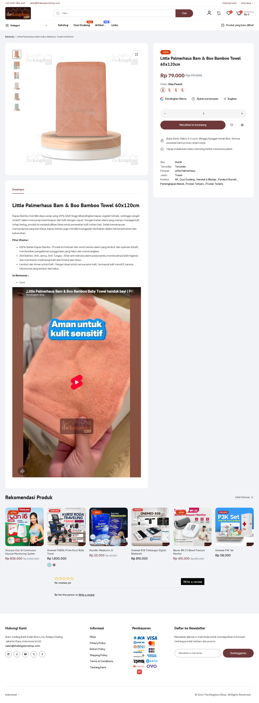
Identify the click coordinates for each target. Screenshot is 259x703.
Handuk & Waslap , (207, 179)
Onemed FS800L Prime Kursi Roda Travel (65, 552)
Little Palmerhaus (185, 170)
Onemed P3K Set (224, 550)
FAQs (93, 636)
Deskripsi (18, 189)
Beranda (9, 36)
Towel (178, 175)
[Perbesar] (136, 54)
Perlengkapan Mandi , (172, 183)
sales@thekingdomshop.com (22, 645)
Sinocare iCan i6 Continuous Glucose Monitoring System (20, 552)
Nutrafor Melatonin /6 (101, 550)
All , (177, 179)
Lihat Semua (242, 496)
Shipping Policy (98, 655)
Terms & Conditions (101, 661)
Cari (184, 13)
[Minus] (165, 113)
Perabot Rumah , (228, 179)
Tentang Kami (98, 667)
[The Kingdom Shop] (18, 13)
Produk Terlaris (214, 183)
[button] (231, 124)
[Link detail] (8, 654)
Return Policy (97, 649)
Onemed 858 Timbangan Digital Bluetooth (148, 552)
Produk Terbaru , (195, 183)
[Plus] (242, 113)
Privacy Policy (98, 643)
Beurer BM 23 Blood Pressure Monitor (189, 552)
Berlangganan (238, 653)
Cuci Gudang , (188, 179)
